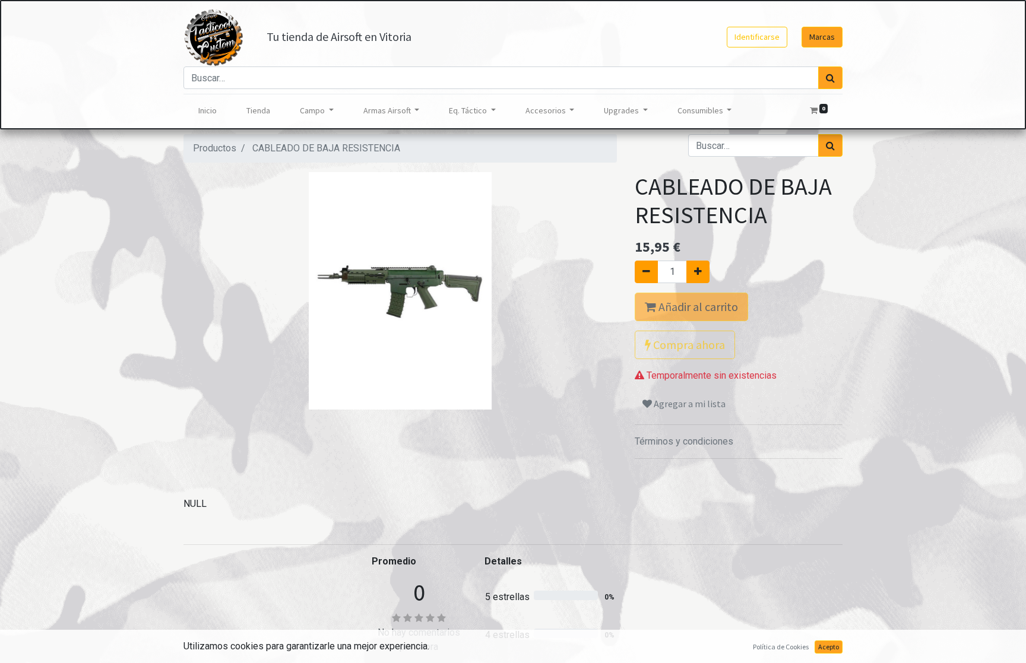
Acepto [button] (828, 646)
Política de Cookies (781, 646)
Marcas (822, 36)
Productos (214, 148)
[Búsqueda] (830, 77)
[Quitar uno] (646, 272)
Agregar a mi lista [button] (689, 404)
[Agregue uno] (698, 272)
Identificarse (757, 36)
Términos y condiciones (684, 441)
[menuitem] (207, 110)
